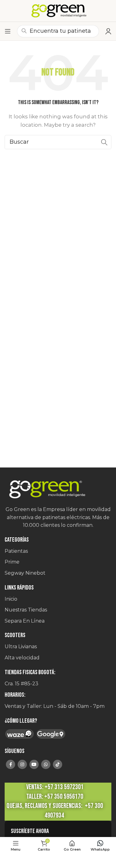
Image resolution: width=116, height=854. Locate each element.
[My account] (108, 31)
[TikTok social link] (57, 764)
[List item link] (58, 551)
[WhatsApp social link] (45, 764)
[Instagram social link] (22, 764)
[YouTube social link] (34, 764)
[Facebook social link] (10, 764)
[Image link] (58, 489)
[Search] (104, 142)
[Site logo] (58, 11)
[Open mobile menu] (8, 31)
